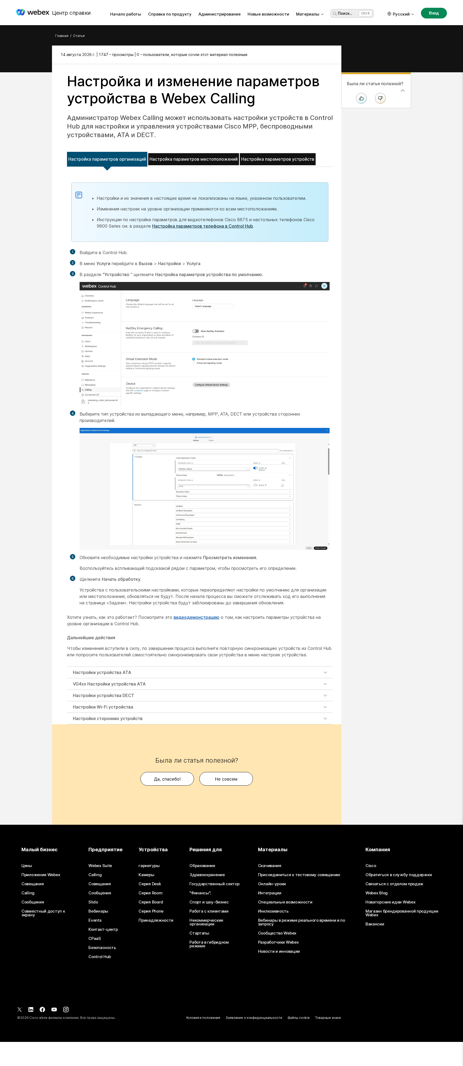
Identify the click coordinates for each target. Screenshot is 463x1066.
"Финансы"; (200, 893)
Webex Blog (376, 893)
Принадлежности (156, 920)
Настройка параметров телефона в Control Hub (202, 226)
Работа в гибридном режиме (209, 944)
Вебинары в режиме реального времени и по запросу (301, 922)
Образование (202, 866)
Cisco (370, 866)
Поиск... (345, 13)
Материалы (307, 14)
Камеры (146, 875)
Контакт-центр (103, 929)
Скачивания (269, 866)
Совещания (32, 884)
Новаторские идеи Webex (390, 902)
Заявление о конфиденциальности (254, 1018)
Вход (434, 13)
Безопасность (102, 948)
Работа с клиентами (209, 911)
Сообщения (32, 902)
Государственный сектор (214, 884)
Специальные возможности (285, 902)
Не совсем (226, 779)
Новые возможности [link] (268, 14)
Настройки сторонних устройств (108, 718)
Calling (28, 893)
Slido (93, 902)
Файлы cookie (298, 1018)
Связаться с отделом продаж (394, 884)
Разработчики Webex (278, 942)
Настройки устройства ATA (102, 672)
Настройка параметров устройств (277, 159)
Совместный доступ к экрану (43, 913)
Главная (61, 36)
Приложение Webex (40, 875)
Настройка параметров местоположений (194, 159)
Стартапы (199, 933)
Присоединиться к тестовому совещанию (299, 875)
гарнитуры (149, 866)
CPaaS (94, 938)
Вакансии (374, 924)
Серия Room (150, 893)
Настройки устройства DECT (103, 695)
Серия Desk (150, 884)
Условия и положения (203, 1018)
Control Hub (99, 957)
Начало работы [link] (125, 14)
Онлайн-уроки (272, 884)
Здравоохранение (207, 875)
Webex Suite (100, 866)
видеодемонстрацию (196, 617)
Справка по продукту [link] (170, 14)
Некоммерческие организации (206, 922)
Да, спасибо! (167, 779)
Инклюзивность (273, 911)
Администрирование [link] (220, 14)
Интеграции (269, 893)
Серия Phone (151, 911)
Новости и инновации (279, 951)
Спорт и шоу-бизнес (209, 902)
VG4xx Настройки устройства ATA (109, 684)
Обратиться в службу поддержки (398, 875)
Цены (26, 866)
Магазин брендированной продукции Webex (401, 913)
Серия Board (151, 902)
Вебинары (98, 911)
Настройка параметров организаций (107, 159)
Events (94, 920)
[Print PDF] (327, 54)
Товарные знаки (328, 1018)
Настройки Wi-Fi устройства (103, 707)
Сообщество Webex (277, 933)
